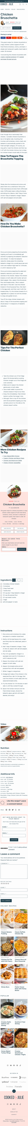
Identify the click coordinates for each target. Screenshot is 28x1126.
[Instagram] (7, 1065)
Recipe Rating (6, 881)
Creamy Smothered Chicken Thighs (20, 1052)
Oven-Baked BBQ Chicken (11, 456)
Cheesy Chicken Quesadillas (11, 462)
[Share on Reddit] (14, 38)
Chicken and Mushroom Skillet (12, 460)
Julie (7, 22)
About (14, 1109)
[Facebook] (14, 1065)
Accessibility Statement (14, 1120)
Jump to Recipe (6, 27)
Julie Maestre (15, 507)
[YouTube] (10, 1065)
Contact (14, 1114)
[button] (9, 501)
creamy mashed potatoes (8, 57)
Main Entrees (21, 9)
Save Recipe (7, 528)
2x (17, 580)
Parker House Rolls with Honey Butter (20, 988)
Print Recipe (20, 531)
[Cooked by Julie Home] (6, 4)
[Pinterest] (17, 1065)
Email (5, 547)
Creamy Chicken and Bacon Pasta (13, 458)
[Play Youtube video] (14, 733)
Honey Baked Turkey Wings (6, 1052)
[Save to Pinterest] (8, 38)
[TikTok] (20, 1065)
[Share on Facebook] (3, 38)
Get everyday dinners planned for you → (14, 1)
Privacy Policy (6, 1120)
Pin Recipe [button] (21, 528)
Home (2, 9)
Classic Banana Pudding (6, 933)
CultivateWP (13, 1122)
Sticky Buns (5, 987)
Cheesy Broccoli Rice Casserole (20, 960)
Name (5, 827)
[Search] (23, 4)
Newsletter (14, 1111)
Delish (13, 9)
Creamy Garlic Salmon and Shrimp (6, 1023)
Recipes (7, 9)
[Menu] (26, 4)
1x (14, 580)
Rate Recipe (7, 531)
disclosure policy (23, 31)
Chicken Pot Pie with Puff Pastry (6, 960)
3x (21, 580)
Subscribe (14, 839)
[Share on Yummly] (19, 38)
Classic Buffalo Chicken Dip (20, 933)
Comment (5, 863)
